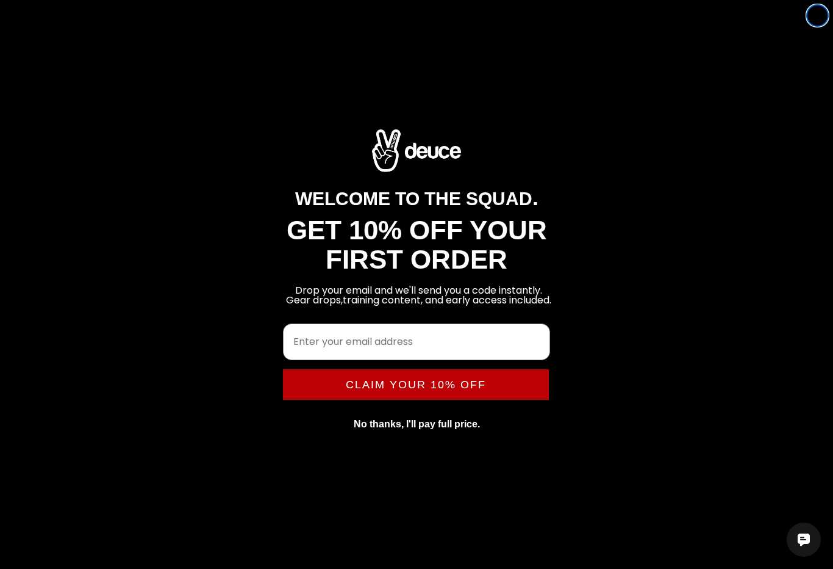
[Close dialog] (817, 15)
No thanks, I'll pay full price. (417, 424)
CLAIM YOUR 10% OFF (416, 385)
